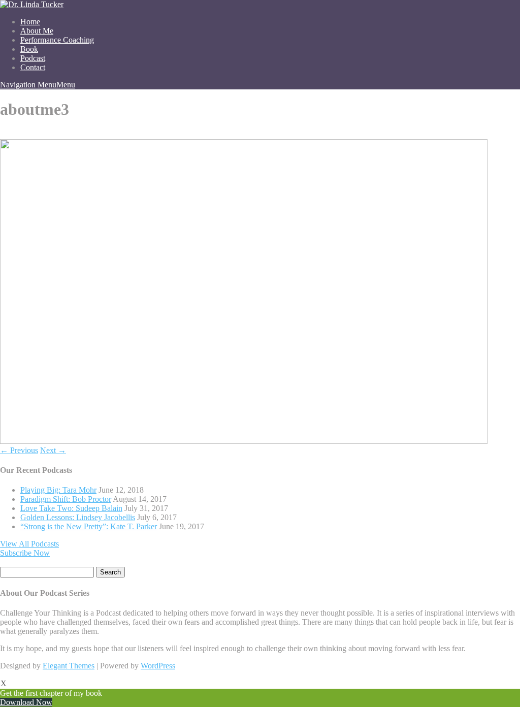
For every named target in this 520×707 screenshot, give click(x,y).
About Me (36, 30)
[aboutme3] (244, 441)
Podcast (32, 58)
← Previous (19, 450)
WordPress (158, 665)
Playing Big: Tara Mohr (58, 490)
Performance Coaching (57, 40)
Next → (53, 450)
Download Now (26, 702)
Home (30, 21)
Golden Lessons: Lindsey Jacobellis (77, 517)
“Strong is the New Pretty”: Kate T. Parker (88, 526)
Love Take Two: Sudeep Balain (71, 508)
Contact (32, 67)
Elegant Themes (68, 665)
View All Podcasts (29, 543)
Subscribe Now (25, 553)
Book (29, 49)
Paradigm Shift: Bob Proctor (65, 499)
